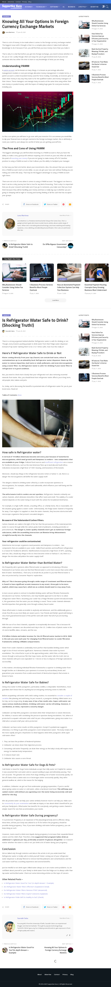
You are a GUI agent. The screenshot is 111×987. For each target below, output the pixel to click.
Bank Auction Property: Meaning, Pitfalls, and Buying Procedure (100, 51)
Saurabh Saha (10, 331)
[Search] (107, 6)
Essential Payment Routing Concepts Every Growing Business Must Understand (96, 287)
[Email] (70, 204)
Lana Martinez (10, 32)
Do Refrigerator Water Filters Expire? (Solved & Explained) (26, 894)
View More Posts (64, 215)
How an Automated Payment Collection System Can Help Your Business (68, 287)
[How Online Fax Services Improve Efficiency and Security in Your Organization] (84, 39)
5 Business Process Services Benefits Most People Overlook (100, 77)
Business (6, 16)
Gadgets (6, 315)
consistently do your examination (16, 803)
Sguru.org (31, 928)
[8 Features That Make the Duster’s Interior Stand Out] (84, 66)
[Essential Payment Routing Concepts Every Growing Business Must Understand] (97, 273)
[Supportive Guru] (12, 6)
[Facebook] (69, 935)
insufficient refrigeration (54, 462)
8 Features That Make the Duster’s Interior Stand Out (100, 64)
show (20, 395)
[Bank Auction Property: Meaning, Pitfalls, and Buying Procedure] (84, 53)
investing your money (19, 158)
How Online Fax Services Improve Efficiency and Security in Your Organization (100, 37)
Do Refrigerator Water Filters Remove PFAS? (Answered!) (25, 890)
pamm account (9, 70)
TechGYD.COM (22, 928)
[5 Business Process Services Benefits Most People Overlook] (84, 79)
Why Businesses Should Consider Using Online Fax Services (100, 23)
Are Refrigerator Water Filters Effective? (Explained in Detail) (26, 887)
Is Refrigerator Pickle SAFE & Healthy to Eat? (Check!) (24, 897)
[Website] (67, 935)
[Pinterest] (63, 204)
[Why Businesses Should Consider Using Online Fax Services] (84, 25)
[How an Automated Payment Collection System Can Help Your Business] (69, 273)
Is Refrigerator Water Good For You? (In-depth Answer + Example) (29, 883)
